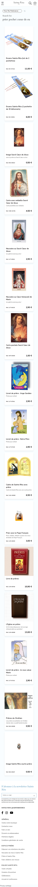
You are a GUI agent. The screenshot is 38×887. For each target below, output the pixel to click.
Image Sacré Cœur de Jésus (17, 155)
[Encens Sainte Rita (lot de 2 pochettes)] (19, 40)
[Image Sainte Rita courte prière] (19, 746)
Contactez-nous (7, 826)
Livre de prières (12, 579)
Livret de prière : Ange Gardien (18, 393)
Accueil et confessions (9, 879)
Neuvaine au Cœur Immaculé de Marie (19, 298)
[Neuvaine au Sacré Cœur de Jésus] (19, 231)
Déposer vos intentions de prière (13, 849)
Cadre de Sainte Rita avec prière (16, 486)
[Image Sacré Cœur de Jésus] (19, 137)
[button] (12, 11)
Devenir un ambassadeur (10, 833)
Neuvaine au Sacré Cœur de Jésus (17, 249)
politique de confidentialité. (27, 802)
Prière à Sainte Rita (8, 856)
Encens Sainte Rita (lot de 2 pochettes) (17, 59)
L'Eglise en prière (13, 624)
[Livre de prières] (19, 561)
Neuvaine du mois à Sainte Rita (12, 853)
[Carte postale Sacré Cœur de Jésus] (19, 327)
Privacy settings (5, 886)
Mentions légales (8, 837)
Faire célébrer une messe (10, 860)
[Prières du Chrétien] (19, 700)
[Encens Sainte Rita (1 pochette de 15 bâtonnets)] (19, 89)
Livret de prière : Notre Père (17, 439)
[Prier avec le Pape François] (19, 515)
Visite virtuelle (7, 869)
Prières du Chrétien (14, 718)
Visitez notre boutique (9, 823)
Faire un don (6, 830)
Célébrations (6, 876)
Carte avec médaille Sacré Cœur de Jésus (17, 201)
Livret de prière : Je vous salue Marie (18, 671)
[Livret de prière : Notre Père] (19, 421)
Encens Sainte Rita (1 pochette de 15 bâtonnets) (19, 107)
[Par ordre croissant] (24, 11)
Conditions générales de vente (12, 840)
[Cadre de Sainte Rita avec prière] (19, 467)
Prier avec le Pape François (17, 533)
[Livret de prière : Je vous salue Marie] (19, 652)
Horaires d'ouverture (9, 872)
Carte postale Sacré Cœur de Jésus (18, 346)
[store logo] (18, 2)
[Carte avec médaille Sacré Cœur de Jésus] (19, 183)
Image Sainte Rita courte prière (19, 764)
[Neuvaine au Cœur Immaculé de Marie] (19, 279)
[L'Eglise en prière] (19, 607)
